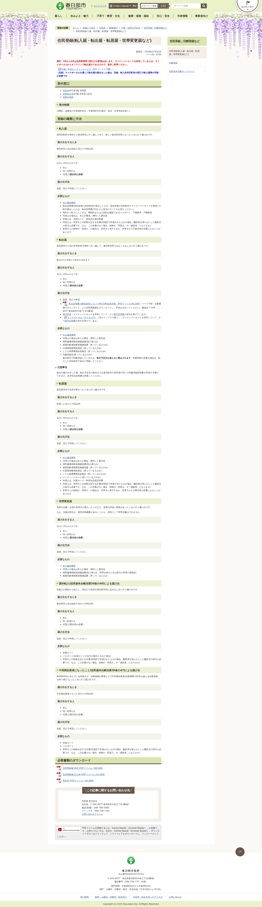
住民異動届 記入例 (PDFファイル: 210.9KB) (84, 774)
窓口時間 (84, 897)
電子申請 (67, 314)
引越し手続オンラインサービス (76, 69)
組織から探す (89, 28)
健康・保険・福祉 (138, 15)
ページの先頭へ (240, 851)
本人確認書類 (69, 202)
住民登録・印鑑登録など (155, 28)
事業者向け (201, 15)
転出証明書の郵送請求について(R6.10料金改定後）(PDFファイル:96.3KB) (104, 303)
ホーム (76, 28)
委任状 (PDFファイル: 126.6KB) (78, 780)
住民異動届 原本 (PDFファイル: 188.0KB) (83, 768)
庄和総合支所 (69, 94)
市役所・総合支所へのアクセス (148, 897)
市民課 (102, 28)
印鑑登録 (173, 62)
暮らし (58, 15)
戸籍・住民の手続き (130, 28)
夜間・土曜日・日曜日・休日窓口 (111, 897)
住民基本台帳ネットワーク (182, 71)
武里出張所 (68, 97)
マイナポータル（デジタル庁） (82, 317)
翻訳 (135, 6)
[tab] (149, 6)
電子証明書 (119, 314)
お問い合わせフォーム (92, 814)
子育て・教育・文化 (108, 15)
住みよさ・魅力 (80, 15)
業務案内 (113, 28)
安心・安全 (163, 15)
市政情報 (182, 15)
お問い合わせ (175, 897)
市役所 (66, 90)
